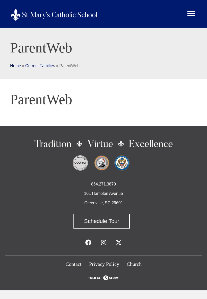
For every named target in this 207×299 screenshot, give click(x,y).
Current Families (40, 66)
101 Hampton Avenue (103, 193)
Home (15, 66)
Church (134, 264)
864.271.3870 (103, 184)
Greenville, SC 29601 (103, 203)
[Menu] (191, 13)
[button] (101, 221)
